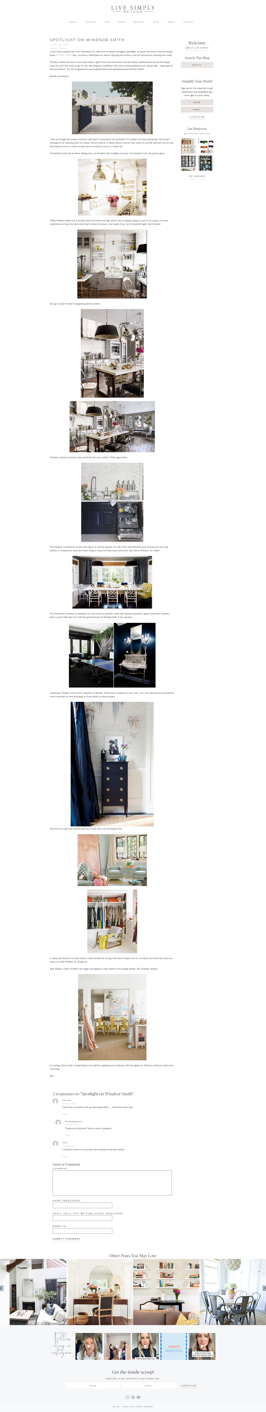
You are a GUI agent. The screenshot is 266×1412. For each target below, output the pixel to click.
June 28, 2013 (68, 1104)
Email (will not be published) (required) (88, 1213)
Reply (65, 1114)
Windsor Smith (64, 55)
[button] (197, 117)
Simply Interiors (58, 48)
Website (59, 1226)
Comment (60, 1168)
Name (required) (66, 1201)
